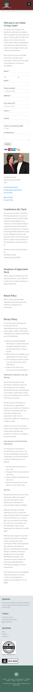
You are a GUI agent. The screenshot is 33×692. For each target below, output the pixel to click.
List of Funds (8, 193)
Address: (7, 96)
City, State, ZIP (10, 103)
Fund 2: (6, 118)
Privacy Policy (8, 200)
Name (6, 71)
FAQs (3, 632)
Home (4, 679)
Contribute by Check (11, 187)
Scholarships (19, 679)
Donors (27, 679)
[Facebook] (16, 674)
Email (6, 81)
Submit (7, 144)
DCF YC (26, 680)
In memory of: (9, 133)
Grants (8, 680)
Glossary (4, 634)
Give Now (11, 679)
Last (18, 77)
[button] (29, 4)
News (13, 680)
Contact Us (5, 636)
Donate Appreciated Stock (13, 190)
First (5, 77)
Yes (7, 128)
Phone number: (10, 88)
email (6, 583)
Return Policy (8, 197)
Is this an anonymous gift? (13, 126)
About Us (20, 680)
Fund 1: (7, 111)
